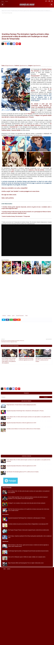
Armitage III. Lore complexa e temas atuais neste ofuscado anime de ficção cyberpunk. (27, 503)
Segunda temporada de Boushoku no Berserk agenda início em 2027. (26, 359)
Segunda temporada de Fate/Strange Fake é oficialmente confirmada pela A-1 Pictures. (25, 410)
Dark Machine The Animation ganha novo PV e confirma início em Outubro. (43, 360)
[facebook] (50, 1)
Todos (26, 315)
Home (2, 1)
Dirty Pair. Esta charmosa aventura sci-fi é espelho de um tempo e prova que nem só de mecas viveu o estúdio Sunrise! (28, 509)
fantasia (9, 315)
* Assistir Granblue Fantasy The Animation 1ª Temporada (15, 216)
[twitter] (46, 1)
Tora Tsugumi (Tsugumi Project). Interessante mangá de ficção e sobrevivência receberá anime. (28, 530)
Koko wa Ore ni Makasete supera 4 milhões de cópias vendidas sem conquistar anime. (27, 556)
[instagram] (48, 1)
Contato (6, 1)
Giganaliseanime (23, 65)
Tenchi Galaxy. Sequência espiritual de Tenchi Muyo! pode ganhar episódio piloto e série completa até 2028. (29, 536)
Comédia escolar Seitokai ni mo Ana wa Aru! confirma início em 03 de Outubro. (23, 428)
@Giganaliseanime (9, 65)
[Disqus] (26, 296)
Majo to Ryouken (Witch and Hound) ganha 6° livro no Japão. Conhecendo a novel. (26, 562)
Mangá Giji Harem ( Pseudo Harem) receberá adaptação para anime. (21, 404)
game (13, 315)
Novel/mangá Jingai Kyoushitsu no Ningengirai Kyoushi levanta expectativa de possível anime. (28, 550)
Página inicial (4, 10)
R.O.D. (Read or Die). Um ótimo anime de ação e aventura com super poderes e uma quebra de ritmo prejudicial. (9, 361)
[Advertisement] (26, 23)
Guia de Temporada (20, 315)
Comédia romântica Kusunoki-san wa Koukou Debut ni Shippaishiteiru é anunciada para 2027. (28, 524)
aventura (9, 10)
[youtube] (52, 1)
